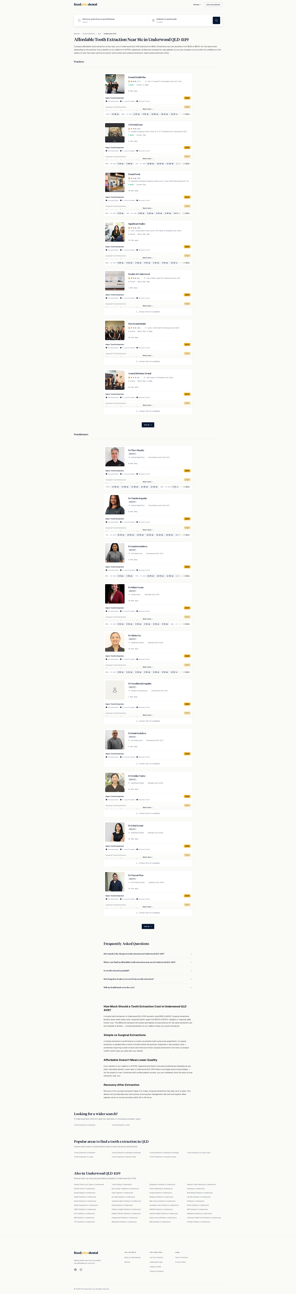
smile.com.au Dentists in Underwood (163, 1218)
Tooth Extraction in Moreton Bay (124, 1157)
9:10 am (129, 263)
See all (146, 425)
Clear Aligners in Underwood (122, 1193)
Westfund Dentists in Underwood (124, 1222)
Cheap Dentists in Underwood (160, 1193)
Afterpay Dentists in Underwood (161, 1197)
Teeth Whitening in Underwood (160, 1189)
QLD (99, 34)
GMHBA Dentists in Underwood (161, 1209)
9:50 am (145, 114)
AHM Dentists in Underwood (122, 1205)
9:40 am (168, 213)
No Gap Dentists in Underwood (123, 1197)
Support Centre (155, 1267)
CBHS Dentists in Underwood (85, 1209)
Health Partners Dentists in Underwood (126, 1213)
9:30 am (136, 114)
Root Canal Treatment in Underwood (125, 1189)
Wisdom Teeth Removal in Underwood (201, 1184)
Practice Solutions (157, 1271)
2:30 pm (120, 164)
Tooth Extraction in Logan (83, 1157)
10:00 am (155, 114)
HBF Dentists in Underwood (197, 1209)
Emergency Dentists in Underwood (162, 1184)
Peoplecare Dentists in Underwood (125, 1218)
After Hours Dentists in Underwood (162, 1201)
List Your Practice (156, 1257)
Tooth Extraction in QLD (121, 1125)
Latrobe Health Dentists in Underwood (163, 1213)
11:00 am (115, 114)
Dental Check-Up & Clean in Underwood (89, 1184)
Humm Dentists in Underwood (85, 1201)
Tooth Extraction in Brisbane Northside (126, 1153)
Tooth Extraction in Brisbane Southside (164, 1153)
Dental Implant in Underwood (84, 1193)
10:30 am (174, 114)
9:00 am (141, 213)
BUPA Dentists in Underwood (198, 1205)
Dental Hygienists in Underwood (86, 1205)
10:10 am (164, 114)
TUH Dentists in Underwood (84, 1222)
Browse (196, 5)
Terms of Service (181, 1257)
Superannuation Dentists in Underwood (126, 1201)
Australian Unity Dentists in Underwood (164, 1205)
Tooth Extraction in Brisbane (84, 1125)
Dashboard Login (156, 1262)
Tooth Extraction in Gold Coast (198, 1153)
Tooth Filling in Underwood (122, 1184)
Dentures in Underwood (196, 1189)
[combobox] (113, 19)
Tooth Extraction (88, 34)
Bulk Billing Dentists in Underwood (200, 1193)
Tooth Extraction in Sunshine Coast (162, 1157)
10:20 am (121, 535)
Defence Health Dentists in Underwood (126, 1209)
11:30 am (179, 164)
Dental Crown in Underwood (84, 1189)
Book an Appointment (133, 1257)
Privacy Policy (180, 1262)
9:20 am (150, 213)
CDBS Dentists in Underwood (85, 1197)
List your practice (213, 5)
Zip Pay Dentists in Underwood (198, 1197)
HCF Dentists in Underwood (84, 1213)
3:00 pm (129, 164)
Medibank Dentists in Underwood (199, 1213)
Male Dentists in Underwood (159, 1222)
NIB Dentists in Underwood (84, 1218)
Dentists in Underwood (195, 1201)
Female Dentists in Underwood (198, 1222)
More (187, 114)
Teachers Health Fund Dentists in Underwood (204, 1218)
